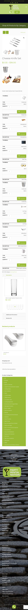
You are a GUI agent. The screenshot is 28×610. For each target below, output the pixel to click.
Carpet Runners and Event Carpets (11, 386)
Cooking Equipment (8, 401)
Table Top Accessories (9, 438)
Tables (5, 442)
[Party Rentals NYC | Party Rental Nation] (14, 7)
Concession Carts (8, 399)
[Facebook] (10, 2)
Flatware (6, 412)
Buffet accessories (8, 384)
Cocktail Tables (7, 395)
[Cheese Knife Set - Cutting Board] (23, 122)
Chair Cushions (7, 391)
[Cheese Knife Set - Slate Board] (23, 144)
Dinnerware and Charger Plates (11, 403)
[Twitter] (12, 2)
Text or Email (21, 0)
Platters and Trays (8, 425)
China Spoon (6, 352)
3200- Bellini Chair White (10, 297)
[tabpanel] (14, 290)
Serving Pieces (13, 271)
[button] (24, 38)
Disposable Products (8, 406)
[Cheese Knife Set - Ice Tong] (23, 209)
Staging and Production (9, 434)
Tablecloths (6, 440)
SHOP (17, 12)
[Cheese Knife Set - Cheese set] (23, 100)
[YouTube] (14, 2)
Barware (6, 380)
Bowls (5, 382)
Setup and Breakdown (9, 431)
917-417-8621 (7, 0)
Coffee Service (7, 397)
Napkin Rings (7, 421)
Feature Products (8, 410)
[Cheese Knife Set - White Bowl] (23, 231)
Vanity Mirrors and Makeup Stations (11, 444)
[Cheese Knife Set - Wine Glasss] (23, 166)
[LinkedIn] (15, 2)
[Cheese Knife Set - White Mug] (23, 253)
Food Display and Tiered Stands (11, 414)
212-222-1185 (14, 0)
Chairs (5, 393)
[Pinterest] (17, 2)
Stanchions (6, 436)
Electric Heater (7, 408)
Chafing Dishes (7, 388)
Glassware (6, 416)
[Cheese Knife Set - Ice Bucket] (23, 186)
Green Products (7, 418)
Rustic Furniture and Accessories (11, 427)
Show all (23, 32)
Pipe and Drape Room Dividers (10, 423)
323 (5, 378)
